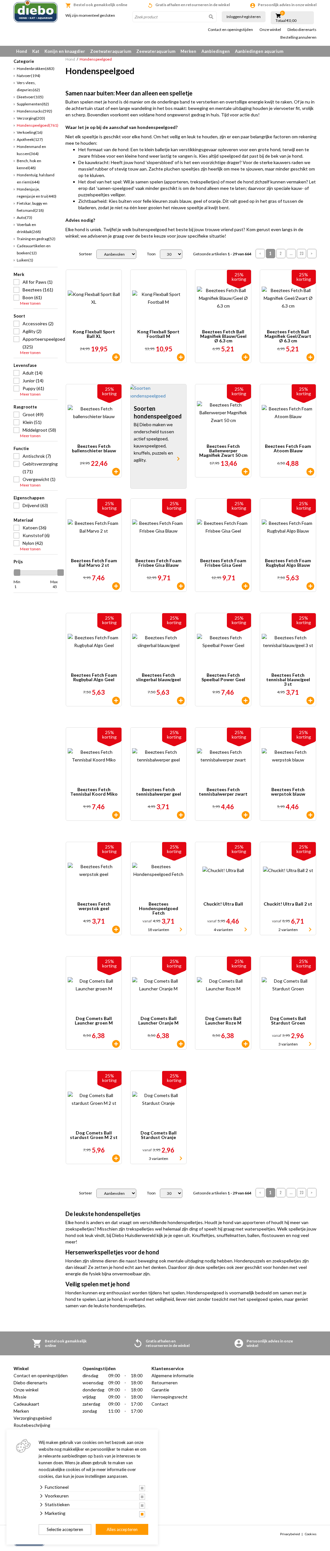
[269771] (116, 815)
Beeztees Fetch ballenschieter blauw (94, 448)
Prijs (18, 561)
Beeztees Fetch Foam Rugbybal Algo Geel (94, 677)
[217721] (116, 1158)
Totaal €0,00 (286, 21)
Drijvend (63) (35, 505)
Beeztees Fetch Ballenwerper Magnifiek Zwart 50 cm (223, 450)
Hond (21, 51)
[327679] (181, 1044)
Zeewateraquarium (155, 51)
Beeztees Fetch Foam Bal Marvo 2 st (94, 563)
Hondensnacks (34, 111)
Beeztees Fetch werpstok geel (94, 906)
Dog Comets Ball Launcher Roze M (223, 1021)
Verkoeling (30, 132)
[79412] (181, 700)
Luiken (25, 260)
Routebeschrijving (32, 1425)
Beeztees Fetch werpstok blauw (288, 792)
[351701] (116, 357)
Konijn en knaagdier (64, 51)
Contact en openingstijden (230, 30)
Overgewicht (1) (39, 479)
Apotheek (30, 139)
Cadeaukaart (26, 1404)
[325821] (245, 586)
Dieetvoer (30, 96)
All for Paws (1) (38, 282)
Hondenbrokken (35, 68)
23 (302, 253)
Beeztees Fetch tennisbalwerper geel (158, 792)
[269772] (116, 586)
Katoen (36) (34, 527)
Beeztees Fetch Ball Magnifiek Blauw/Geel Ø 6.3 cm (223, 336)
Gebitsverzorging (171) (40, 467)
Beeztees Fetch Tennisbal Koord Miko (94, 792)
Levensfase (25, 365)
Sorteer (85, 254)
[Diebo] (36, 11)
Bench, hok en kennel (29, 164)
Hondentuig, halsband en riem (35, 178)
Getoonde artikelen (222, 254)
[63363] (245, 815)
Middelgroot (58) (39, 430)
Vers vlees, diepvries (28, 86)
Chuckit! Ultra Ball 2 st (288, 904)
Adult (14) (33, 373)
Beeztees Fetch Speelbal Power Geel (223, 677)
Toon (151, 254)
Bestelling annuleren (298, 37)
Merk (19, 274)
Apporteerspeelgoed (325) (40, 342)
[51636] (116, 472)
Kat (35, 51)
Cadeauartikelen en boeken (34, 249)
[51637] (310, 700)
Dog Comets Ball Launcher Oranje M (158, 1021)
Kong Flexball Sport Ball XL (94, 334)
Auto (24, 217)
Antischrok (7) (37, 456)
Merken (188, 51)
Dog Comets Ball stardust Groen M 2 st (94, 1135)
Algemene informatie (172, 1375)
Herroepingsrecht (169, 1396)
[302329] (310, 357)
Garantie (160, 1389)
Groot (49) (33, 414)
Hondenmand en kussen (31, 150)
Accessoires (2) (38, 323)
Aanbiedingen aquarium (259, 51)
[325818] (310, 472)
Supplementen (33, 104)
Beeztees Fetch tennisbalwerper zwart (223, 792)
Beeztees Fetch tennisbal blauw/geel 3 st (288, 679)
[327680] (245, 1044)
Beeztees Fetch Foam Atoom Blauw (288, 448)
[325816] (245, 700)
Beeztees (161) (38, 289)
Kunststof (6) (36, 535)
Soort (19, 316)
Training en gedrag (36, 238)
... (291, 253)
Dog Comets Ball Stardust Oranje (159, 1135)
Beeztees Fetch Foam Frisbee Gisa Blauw (158, 563)
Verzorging (31, 118)
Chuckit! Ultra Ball (223, 904)
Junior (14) (33, 380)
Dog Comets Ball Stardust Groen (288, 1021)
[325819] (116, 700)
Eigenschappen (29, 497)
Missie (20, 1396)
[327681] (116, 1044)
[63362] (181, 815)
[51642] (310, 815)
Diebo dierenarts (301, 30)
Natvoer (28, 75)
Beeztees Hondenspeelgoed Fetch (158, 908)
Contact (159, 1404)
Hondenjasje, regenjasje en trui (36, 193)
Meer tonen (30, 303)
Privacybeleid (290, 1534)
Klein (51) (32, 422)
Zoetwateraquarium (110, 51)
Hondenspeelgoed (37, 125)
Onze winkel (270, 30)
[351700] (181, 357)
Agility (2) (32, 331)
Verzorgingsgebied (33, 1418)
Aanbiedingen (215, 51)
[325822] (181, 586)
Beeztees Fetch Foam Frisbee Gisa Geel (223, 563)
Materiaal (23, 520)
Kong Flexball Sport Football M (158, 334)
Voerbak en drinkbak (29, 228)
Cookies (310, 1534)
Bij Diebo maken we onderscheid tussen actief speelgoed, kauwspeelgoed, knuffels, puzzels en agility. (154, 442)
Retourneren (164, 1382)
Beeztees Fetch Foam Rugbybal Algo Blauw (288, 563)
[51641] (116, 929)
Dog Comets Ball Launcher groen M (94, 1021)
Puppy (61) (33, 388)
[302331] (245, 472)
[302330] (245, 357)
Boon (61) (32, 297)
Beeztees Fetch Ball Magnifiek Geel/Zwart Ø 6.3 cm (288, 336)
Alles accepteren (122, 1529)
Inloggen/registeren (244, 16)
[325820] (310, 586)
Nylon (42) (33, 543)
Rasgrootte (25, 406)
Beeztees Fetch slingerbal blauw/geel (158, 677)
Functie (21, 448)
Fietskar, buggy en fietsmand (32, 207)
